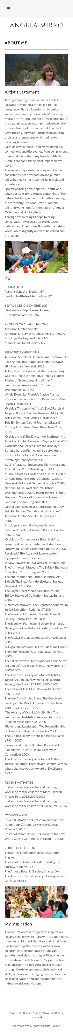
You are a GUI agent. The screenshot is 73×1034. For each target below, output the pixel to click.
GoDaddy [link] (34, 1025)
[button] (8, 8)
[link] (36, 25)
